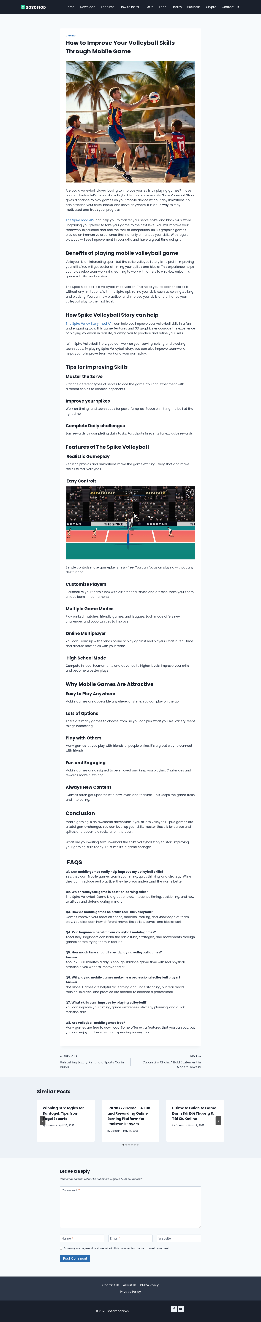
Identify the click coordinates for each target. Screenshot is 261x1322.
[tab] (123, 1145)
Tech (162, 7)
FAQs (149, 7)
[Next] (218, 1120)
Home (70, 7)
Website (165, 1239)
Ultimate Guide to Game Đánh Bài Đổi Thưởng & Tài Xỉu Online (194, 1113)
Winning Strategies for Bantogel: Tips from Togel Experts (63, 1113)
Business (193, 7)
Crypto (211, 7)
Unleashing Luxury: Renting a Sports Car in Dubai (92, 1062)
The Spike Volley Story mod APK (89, 323)
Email (115, 1239)
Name (67, 1239)
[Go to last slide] (42, 1120)
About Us (130, 1285)
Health (177, 7)
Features (107, 7)
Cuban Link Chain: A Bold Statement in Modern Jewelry (172, 1062)
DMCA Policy (149, 1285)
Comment (71, 1190)
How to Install (130, 7)
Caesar (50, 1125)
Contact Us (230, 7)
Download (88, 7)
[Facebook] (174, 1309)
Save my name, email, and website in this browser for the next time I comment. (117, 1248)
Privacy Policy (130, 1292)
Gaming (71, 35)
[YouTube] (181, 1309)
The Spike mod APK (80, 220)
